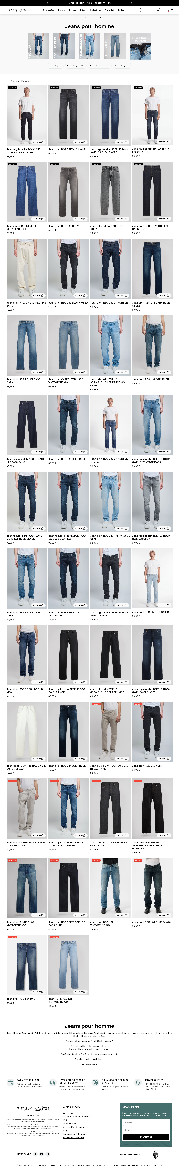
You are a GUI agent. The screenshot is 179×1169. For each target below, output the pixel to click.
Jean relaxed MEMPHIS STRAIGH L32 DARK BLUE (26, 460)
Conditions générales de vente (83, 1165)
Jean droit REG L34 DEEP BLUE (67, 765)
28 (14, 141)
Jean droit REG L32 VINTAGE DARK (23, 614)
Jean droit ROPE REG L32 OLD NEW (25, 691)
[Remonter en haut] (172, 1161)
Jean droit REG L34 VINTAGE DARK (23, 381)
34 (155, 295)
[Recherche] (158, 10)
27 (11, 141)
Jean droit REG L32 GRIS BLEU (150, 379)
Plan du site (157, 1165)
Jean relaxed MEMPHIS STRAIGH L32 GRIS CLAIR (26, 844)
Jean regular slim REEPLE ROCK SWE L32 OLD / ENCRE (109, 151)
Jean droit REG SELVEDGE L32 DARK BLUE (66, 924)
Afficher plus (89, 1064)
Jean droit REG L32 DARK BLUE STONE (109, 460)
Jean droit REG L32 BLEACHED (150, 612)
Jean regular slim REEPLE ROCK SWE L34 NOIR (67, 691)
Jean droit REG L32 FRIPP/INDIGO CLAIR (110, 537)
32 (27, 141)
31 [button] (65, 371)
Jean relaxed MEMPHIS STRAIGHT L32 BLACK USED (107, 691)
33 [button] (155, 528)
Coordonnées (102, 1165)
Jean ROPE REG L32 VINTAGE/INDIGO (60, 1000)
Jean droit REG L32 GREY (63, 226)
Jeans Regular (55, 66)
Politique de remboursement (119, 1165)
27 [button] (136, 604)
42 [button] (68, 220)
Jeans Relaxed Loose (100, 66)
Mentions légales (63, 1165)
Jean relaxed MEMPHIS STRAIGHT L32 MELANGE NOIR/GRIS (147, 845)
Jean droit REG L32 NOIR (147, 765)
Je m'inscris (146, 1137)
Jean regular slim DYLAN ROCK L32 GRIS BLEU (150, 150)
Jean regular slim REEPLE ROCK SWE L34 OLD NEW (151, 691)
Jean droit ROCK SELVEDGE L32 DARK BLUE (109, 844)
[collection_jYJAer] (115, 46)
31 (24, 141)
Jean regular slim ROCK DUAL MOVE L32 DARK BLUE (24, 151)
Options (37, 142)
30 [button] (146, 528)
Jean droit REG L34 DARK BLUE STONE (151, 304)
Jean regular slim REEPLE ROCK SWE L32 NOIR (109, 614)
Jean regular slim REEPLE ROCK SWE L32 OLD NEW (67, 537)
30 (20, 141)
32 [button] (152, 141)
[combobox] (150, 10)
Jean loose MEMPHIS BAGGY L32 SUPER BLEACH (26, 767)
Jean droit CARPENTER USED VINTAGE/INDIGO (65, 381)
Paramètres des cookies (141, 1165)
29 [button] (143, 528)
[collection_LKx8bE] (38, 46)
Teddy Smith (27, 1165)
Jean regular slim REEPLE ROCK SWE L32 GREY (151, 537)
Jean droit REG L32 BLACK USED (68, 302)
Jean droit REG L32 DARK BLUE (109, 302)
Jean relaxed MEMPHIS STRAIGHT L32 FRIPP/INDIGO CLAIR (107, 382)
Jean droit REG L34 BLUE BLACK (151, 922)
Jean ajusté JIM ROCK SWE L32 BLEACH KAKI (109, 767)
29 (17, 141)
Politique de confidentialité (45, 1165)
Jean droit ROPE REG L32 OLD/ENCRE (63, 614)
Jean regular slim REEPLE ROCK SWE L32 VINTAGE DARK (151, 460)
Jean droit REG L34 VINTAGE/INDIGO (101, 924)
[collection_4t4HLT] (64, 46)
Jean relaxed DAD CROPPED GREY (107, 227)
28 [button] (140, 528)
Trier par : (15, 81)
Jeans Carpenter (123, 66)
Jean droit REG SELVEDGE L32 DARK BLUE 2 (150, 227)
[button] (163, 10)
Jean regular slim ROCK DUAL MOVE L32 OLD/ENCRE (66, 844)
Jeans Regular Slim (76, 66)
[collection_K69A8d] (89, 46)
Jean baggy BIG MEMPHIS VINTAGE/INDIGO (22, 227)
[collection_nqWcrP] (140, 46)
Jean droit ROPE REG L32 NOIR (66, 149)
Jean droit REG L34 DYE (21, 998)
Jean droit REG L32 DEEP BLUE (67, 459)
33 (30, 141)
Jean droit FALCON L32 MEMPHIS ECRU (26, 304)
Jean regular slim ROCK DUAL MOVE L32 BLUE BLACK (24, 537)
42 (152, 759)
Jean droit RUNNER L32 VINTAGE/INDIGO (20, 924)
